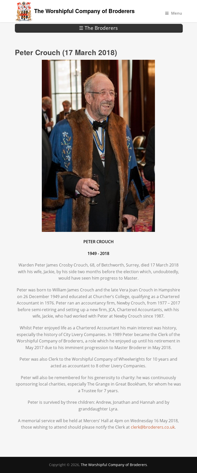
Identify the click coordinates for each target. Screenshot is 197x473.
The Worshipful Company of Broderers (84, 11)
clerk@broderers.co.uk (153, 427)
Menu (176, 13)
